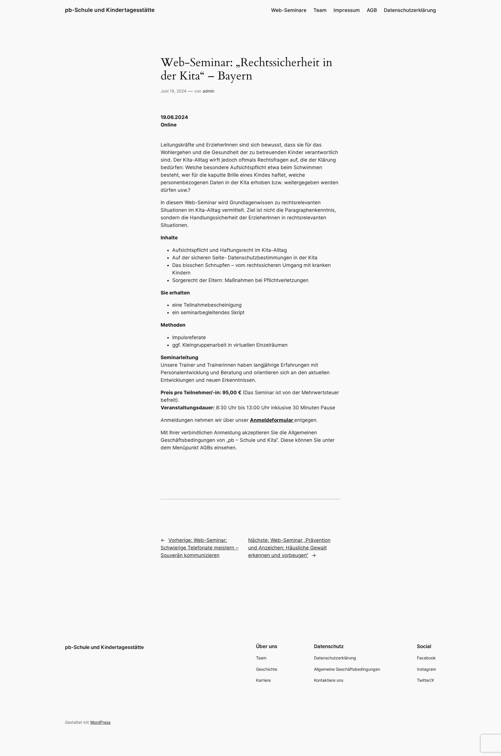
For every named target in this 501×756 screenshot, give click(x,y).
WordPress (100, 722)
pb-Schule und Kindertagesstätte (110, 9)
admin (208, 90)
